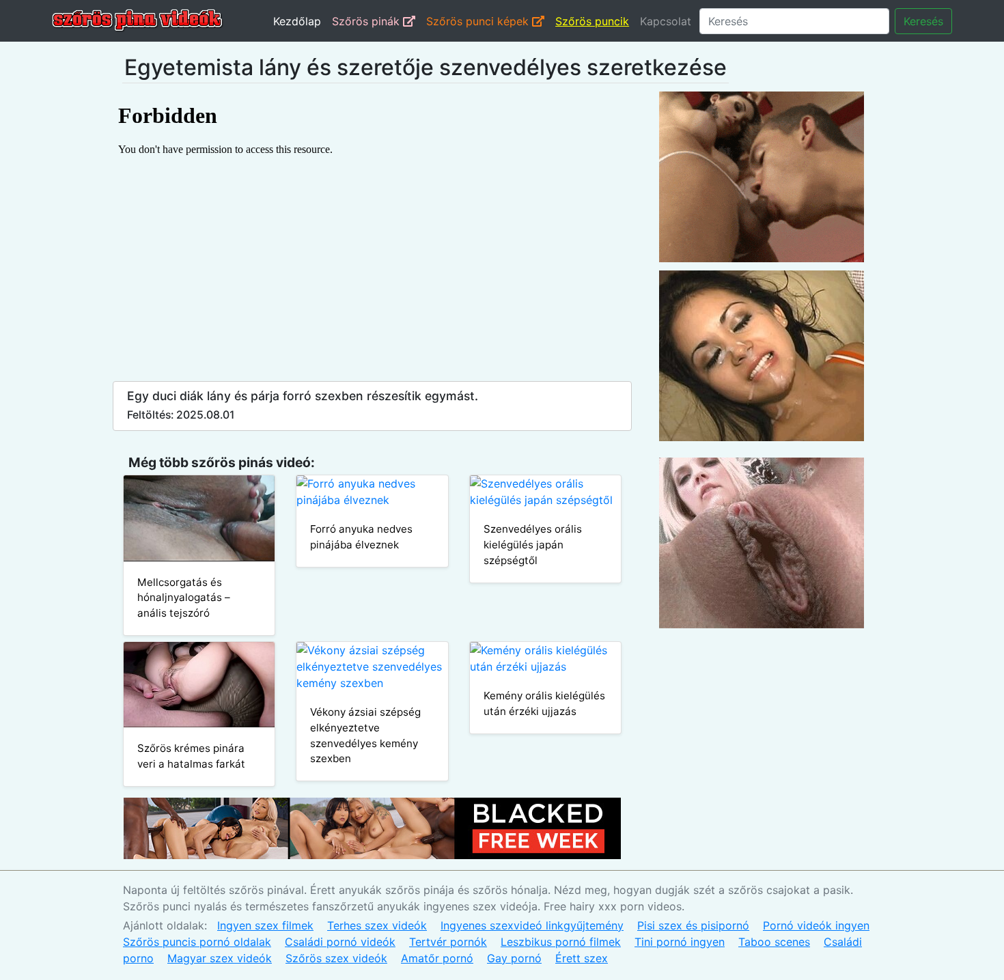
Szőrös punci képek (479, 21)
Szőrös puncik (592, 21)
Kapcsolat (665, 21)
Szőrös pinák (367, 21)
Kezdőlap (297, 21)
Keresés (923, 21)
